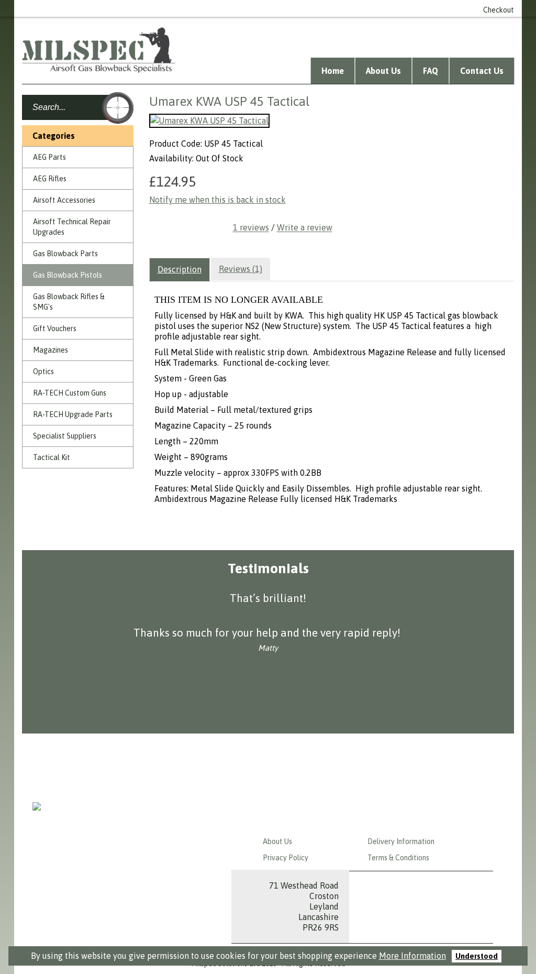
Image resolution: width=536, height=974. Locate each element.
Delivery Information (400, 841)
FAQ (430, 70)
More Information (412, 955)
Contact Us (482, 70)
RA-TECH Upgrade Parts (73, 414)
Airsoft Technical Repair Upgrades (72, 226)
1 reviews (251, 228)
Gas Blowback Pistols (67, 275)
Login (282, 8)
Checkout (498, 10)
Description (180, 269)
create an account (333, 8)
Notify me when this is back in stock (217, 199)
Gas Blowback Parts (65, 253)
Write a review (304, 228)
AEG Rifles (49, 178)
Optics (43, 371)
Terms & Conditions (398, 857)
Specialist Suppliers (64, 436)
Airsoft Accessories (64, 200)
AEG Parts (49, 157)
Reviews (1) (240, 268)
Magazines (50, 350)
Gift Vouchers (54, 328)
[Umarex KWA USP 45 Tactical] (209, 121)
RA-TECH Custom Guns (69, 393)
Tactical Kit (51, 457)
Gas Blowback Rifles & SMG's (69, 301)
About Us (383, 70)
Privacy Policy (285, 857)
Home (332, 70)
